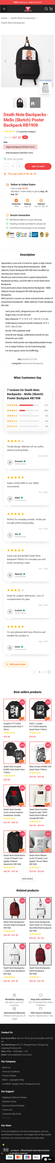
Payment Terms (9, 1101)
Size (5, 142)
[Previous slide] (6, 61)
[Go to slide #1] (20, 102)
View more (27, 879)
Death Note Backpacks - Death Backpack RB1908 (40, 971)
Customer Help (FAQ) (11, 1114)
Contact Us (7, 1110)
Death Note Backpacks (13, 22)
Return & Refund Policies (13, 1105)
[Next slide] (49, 61)
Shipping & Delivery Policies (14, 1097)
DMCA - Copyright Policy (13, 1080)
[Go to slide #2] (35, 102)
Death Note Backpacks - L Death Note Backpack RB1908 (14, 971)
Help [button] (49, 1159)
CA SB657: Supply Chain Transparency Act (21, 1084)
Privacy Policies (9, 1075)
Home (4, 18)
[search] (46, 9)
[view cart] (51, 9)
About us (6, 1067)
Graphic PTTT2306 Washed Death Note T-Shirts (13, 726)
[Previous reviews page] (34, 672)
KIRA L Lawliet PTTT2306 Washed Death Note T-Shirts (38, 726)
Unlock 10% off (6, 1150)
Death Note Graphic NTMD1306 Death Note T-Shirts (14, 769)
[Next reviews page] (48, 672)
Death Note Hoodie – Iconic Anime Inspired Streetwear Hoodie (13, 812)
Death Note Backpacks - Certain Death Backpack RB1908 (14, 925)
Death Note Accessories (23, 18)
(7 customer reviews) (25, 131)
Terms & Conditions (11, 1071)
